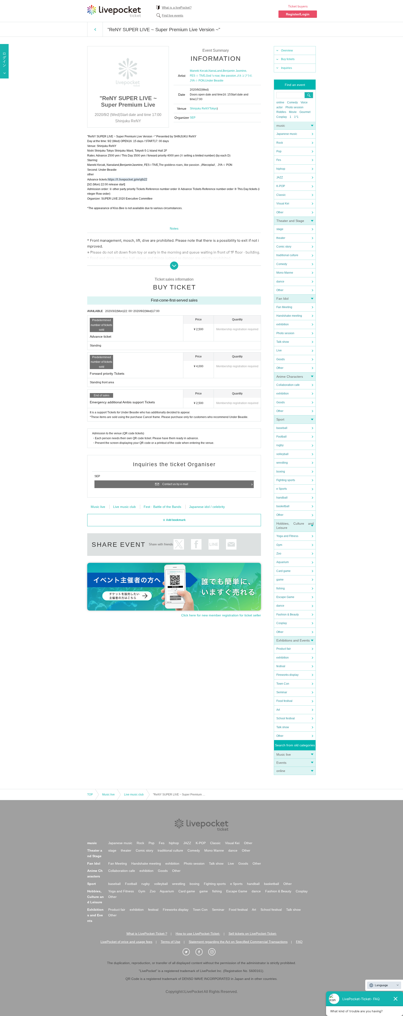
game (280, 579)
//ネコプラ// (244, 75)
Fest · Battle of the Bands (162, 507)
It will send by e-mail (231, 544)
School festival (285, 718)
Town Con (282, 683)
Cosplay (281, 117)
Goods (280, 359)
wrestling (282, 462)
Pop (278, 151)
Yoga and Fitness (287, 536)
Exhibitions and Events (293, 640)
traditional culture (287, 255)
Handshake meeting (289, 315)
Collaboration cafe (288, 385)
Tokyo (213, 108)
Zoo (278, 553)
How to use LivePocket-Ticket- (198, 933)
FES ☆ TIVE (197, 75)
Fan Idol (282, 298)
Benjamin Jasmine (234, 70)
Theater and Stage (290, 221)
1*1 (296, 117)
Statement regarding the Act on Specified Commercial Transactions (238, 942)
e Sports (281, 488)
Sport (280, 419)
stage (279, 229)
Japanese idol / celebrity (207, 507)
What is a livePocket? (176, 7)
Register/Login (297, 14)
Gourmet (304, 112)
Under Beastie (214, 80)
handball (282, 497)
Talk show (282, 341)
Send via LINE (213, 544)
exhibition (282, 324)
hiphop (280, 168)
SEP (192, 117)
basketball (282, 506)
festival (280, 666)
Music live (283, 754)
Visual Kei (282, 203)
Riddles (281, 112)
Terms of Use (170, 942)
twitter (179, 544)
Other (279, 212)
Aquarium (282, 562)
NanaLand (215, 70)
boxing (280, 471)
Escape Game (285, 597)
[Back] (95, 29)
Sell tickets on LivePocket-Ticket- (253, 933)
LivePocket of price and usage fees (126, 942)
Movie (293, 112)
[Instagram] (214, 952)
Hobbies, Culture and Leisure (95, 896)
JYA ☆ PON (197, 80)
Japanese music (286, 134)
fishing (280, 588)
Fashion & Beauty (287, 614)
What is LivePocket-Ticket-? (146, 933)
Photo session (294, 107)
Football (281, 436)
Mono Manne (284, 272)
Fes (278, 160)
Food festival (284, 701)
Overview (287, 50)
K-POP (280, 186)
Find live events (172, 15)
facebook (196, 544)
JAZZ (279, 177)
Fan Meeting (284, 307)
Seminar (281, 692)
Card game (283, 571)
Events (281, 763)
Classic (281, 195)
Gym (279, 545)
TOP (90, 794)
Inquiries (286, 68)
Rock (279, 142)
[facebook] (201, 952)
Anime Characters (289, 376)
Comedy (292, 102)
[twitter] (189, 952)
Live (279, 350)
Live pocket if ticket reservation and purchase (114, 11)
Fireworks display (287, 674)
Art (278, 709)
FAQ (299, 942)
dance (280, 281)
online (280, 102)
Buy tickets (288, 59)
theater (280, 238)
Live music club (124, 507)
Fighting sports (285, 480)
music (280, 125)
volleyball (282, 454)
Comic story (283, 246)
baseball (281, 428)
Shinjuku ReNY (199, 108)
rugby (280, 445)
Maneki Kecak (199, 70)
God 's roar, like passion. (221, 75)
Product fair (283, 648)
